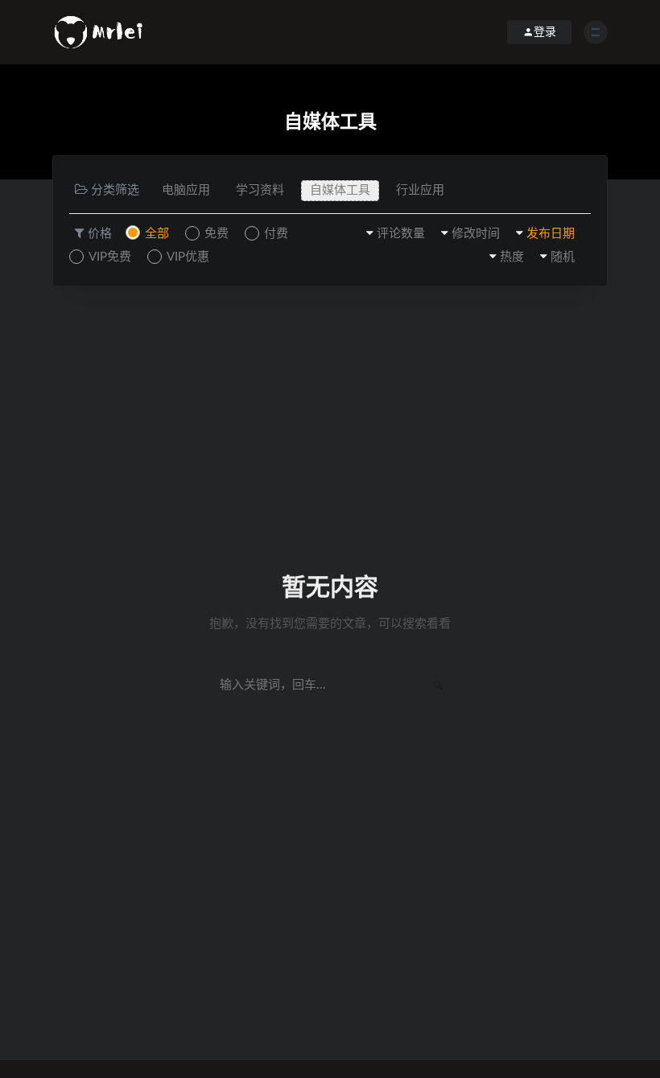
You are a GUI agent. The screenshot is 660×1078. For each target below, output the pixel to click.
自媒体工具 (340, 190)
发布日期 (550, 234)
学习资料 (260, 190)
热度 (512, 257)
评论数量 (401, 234)
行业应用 (420, 190)
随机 (563, 257)
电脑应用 (186, 190)
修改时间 (476, 234)
